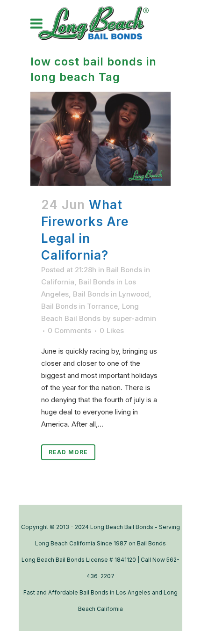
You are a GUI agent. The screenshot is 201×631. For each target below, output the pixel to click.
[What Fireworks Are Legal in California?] (100, 138)
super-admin (134, 318)
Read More (68, 452)
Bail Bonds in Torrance (79, 306)
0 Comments (69, 330)
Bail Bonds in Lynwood (111, 294)
